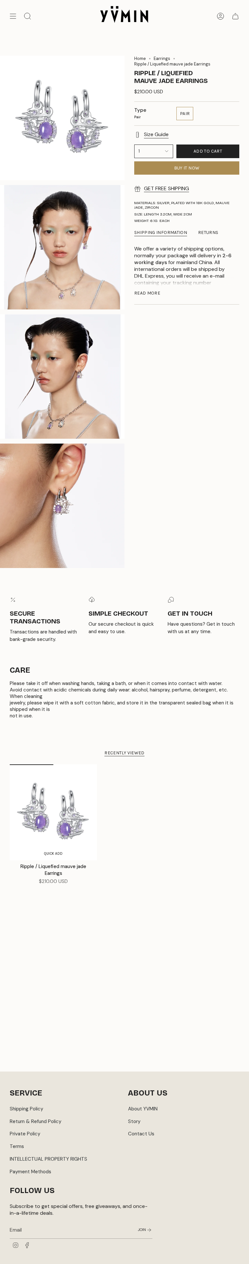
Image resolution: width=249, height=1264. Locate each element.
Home (140, 58)
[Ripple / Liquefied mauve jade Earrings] (53, 812)
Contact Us (141, 1134)
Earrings (162, 58)
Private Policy (25, 1134)
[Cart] (235, 16)
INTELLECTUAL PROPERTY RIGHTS (48, 1159)
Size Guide (156, 134)
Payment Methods (30, 1171)
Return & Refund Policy (35, 1121)
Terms (17, 1146)
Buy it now (187, 168)
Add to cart (208, 151)
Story (134, 1121)
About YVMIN (143, 1109)
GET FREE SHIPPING (166, 188)
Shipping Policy (26, 1109)
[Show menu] (12, 16)
